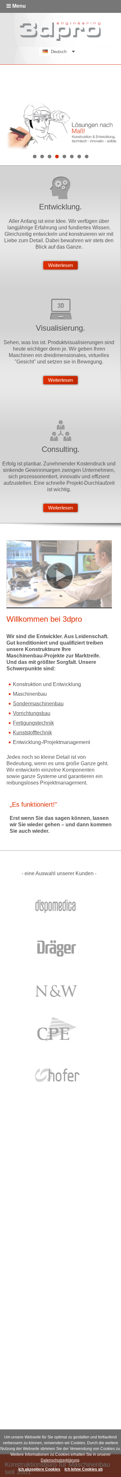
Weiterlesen (60, 265)
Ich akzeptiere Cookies (39, 1469)
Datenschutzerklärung (60, 1460)
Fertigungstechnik (33, 723)
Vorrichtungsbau (31, 713)
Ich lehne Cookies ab (84, 1469)
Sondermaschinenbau (38, 703)
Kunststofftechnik (32, 732)
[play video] (59, 576)
